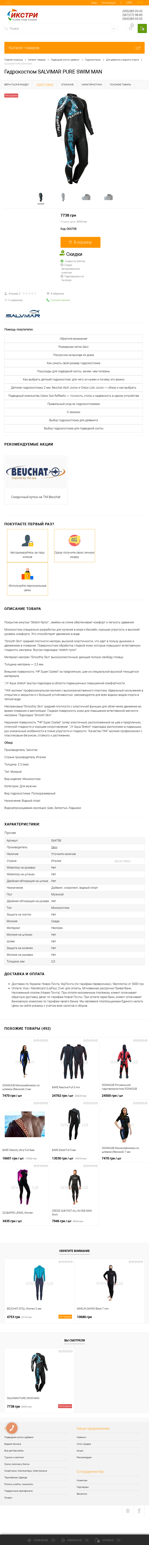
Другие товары (123, 861)
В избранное (57, 293)
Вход (94, 2)
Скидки (8, 1497)
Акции (80, 1450)
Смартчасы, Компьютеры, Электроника (25, 1470)
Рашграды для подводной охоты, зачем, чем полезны (73, 371)
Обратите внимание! (73, 338)
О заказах (73, 412)
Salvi (54, 847)
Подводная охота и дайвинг (19, 1437)
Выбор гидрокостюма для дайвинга (73, 420)
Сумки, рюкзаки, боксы (17, 1464)
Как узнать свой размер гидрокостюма (73, 363)
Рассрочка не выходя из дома (73, 355)
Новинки (81, 1437)
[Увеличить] (74, 139)
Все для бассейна (13, 1450)
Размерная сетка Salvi (74, 347)
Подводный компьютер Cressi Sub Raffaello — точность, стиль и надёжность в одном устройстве (73, 395)
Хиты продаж (84, 1444)
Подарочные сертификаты (18, 1491)
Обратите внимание (74, 1251)
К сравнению (16, 300)
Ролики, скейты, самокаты (18, 1484)
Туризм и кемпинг (14, 1457)
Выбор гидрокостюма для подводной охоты (73, 428)
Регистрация (108, 2)
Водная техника (12, 1444)
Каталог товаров (24, 47)
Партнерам (83, 1487)
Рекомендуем (84, 1457)
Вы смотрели (74, 1340)
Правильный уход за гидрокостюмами (73, 404)
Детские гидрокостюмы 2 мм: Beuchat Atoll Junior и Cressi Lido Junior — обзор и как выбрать (73, 387)
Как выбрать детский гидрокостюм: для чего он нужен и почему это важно (73, 379)
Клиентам (82, 1480)
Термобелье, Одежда (15, 1477)
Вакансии (82, 1493)
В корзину (83, 242)
